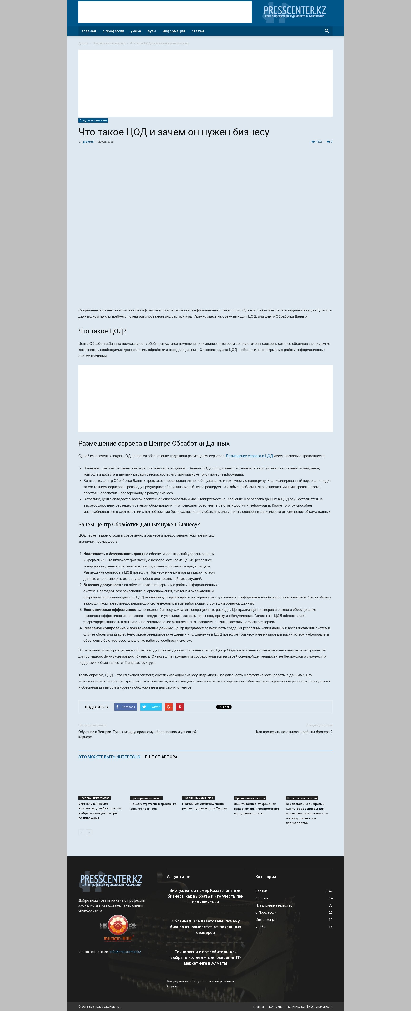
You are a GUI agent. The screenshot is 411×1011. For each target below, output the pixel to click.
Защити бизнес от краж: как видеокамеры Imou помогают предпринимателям (256, 808)
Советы (261, 898)
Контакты (275, 1007)
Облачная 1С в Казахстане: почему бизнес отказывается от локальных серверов (205, 927)
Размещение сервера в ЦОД (249, 456)
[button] (327, 31)
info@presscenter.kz (125, 951)
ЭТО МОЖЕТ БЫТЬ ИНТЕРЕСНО (109, 757)
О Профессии (113, 31)
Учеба (136, 31)
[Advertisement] (165, 12)
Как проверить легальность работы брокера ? (294, 732)
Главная (89, 31)
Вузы (152, 31)
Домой (83, 43)
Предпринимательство (109, 43)
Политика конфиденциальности (310, 1007)
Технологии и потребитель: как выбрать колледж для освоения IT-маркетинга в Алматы (205, 957)
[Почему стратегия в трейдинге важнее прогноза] (153, 784)
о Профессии (266, 912)
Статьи (198, 31)
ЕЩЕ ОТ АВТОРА (161, 757)
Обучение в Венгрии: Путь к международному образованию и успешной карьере (137, 734)
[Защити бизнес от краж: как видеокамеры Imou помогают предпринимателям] (257, 784)
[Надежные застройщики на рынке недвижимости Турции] (205, 784)
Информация (174, 31)
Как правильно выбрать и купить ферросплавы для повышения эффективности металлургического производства (307, 813)
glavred (88, 141)
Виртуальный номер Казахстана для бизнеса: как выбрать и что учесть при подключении (206, 896)
